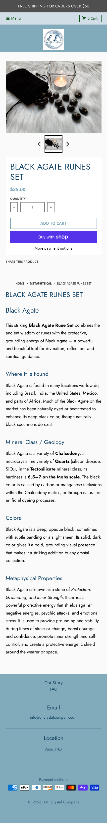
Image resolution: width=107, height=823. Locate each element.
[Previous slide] (40, 144)
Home (19, 283)
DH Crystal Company (61, 802)
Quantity (18, 199)
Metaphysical (41, 283)
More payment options (53, 248)
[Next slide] (68, 144)
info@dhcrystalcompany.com (53, 717)
